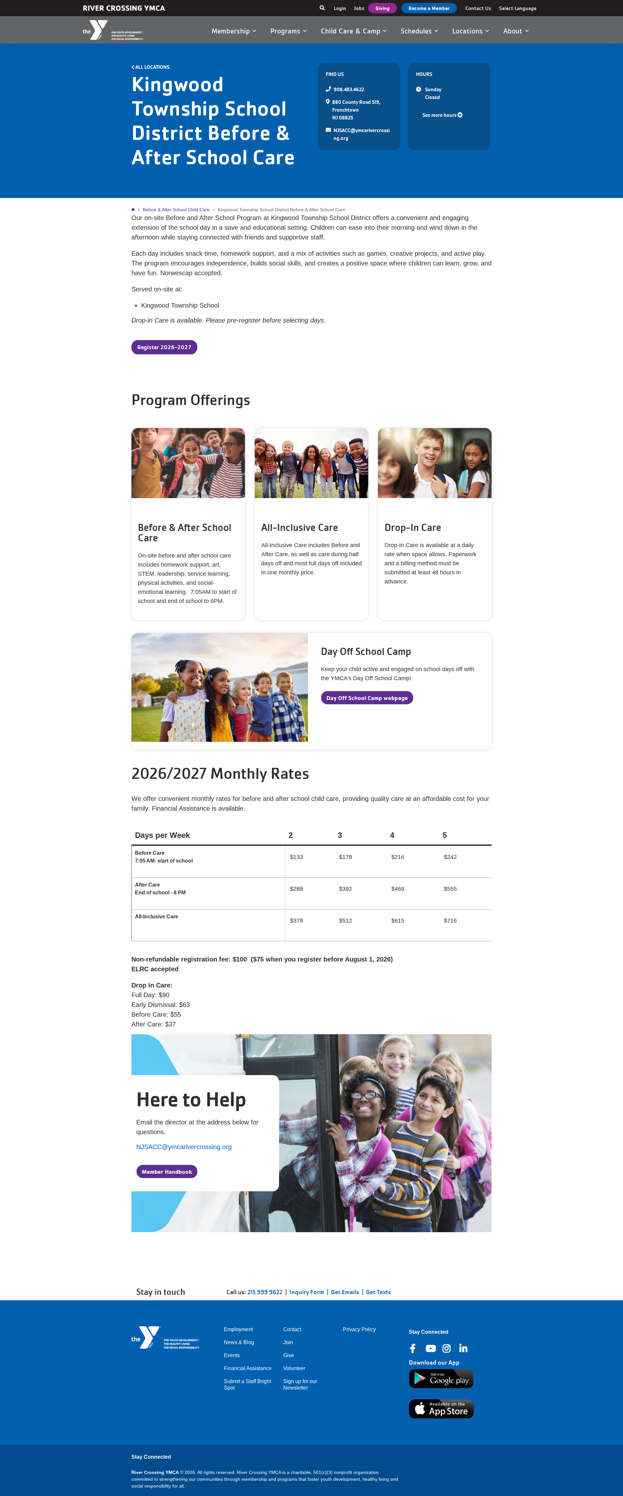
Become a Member (429, 8)
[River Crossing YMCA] (121, 30)
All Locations (152, 67)
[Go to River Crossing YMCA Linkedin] (464, 1348)
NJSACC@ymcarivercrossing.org (184, 1146)
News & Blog (239, 1342)
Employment (238, 1329)
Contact (292, 1329)
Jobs (359, 8)
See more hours (440, 115)
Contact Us (478, 8)
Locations (468, 31)
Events (232, 1355)
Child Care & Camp (352, 31)
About (514, 31)
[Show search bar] (322, 8)
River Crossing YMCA (124, 8)
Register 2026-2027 (164, 347)
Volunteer (294, 1368)
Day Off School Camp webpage (367, 697)
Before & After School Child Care (176, 209)
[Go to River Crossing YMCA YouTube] (430, 1348)
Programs (286, 31)
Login (340, 8)
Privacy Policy (359, 1329)
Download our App (434, 1362)
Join (288, 1342)
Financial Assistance (248, 1368)
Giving (382, 8)
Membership (232, 31)
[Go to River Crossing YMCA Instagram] (447, 1348)
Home (134, 210)
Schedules (417, 31)
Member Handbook (167, 1171)
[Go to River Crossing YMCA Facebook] (413, 1348)
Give (288, 1355)
